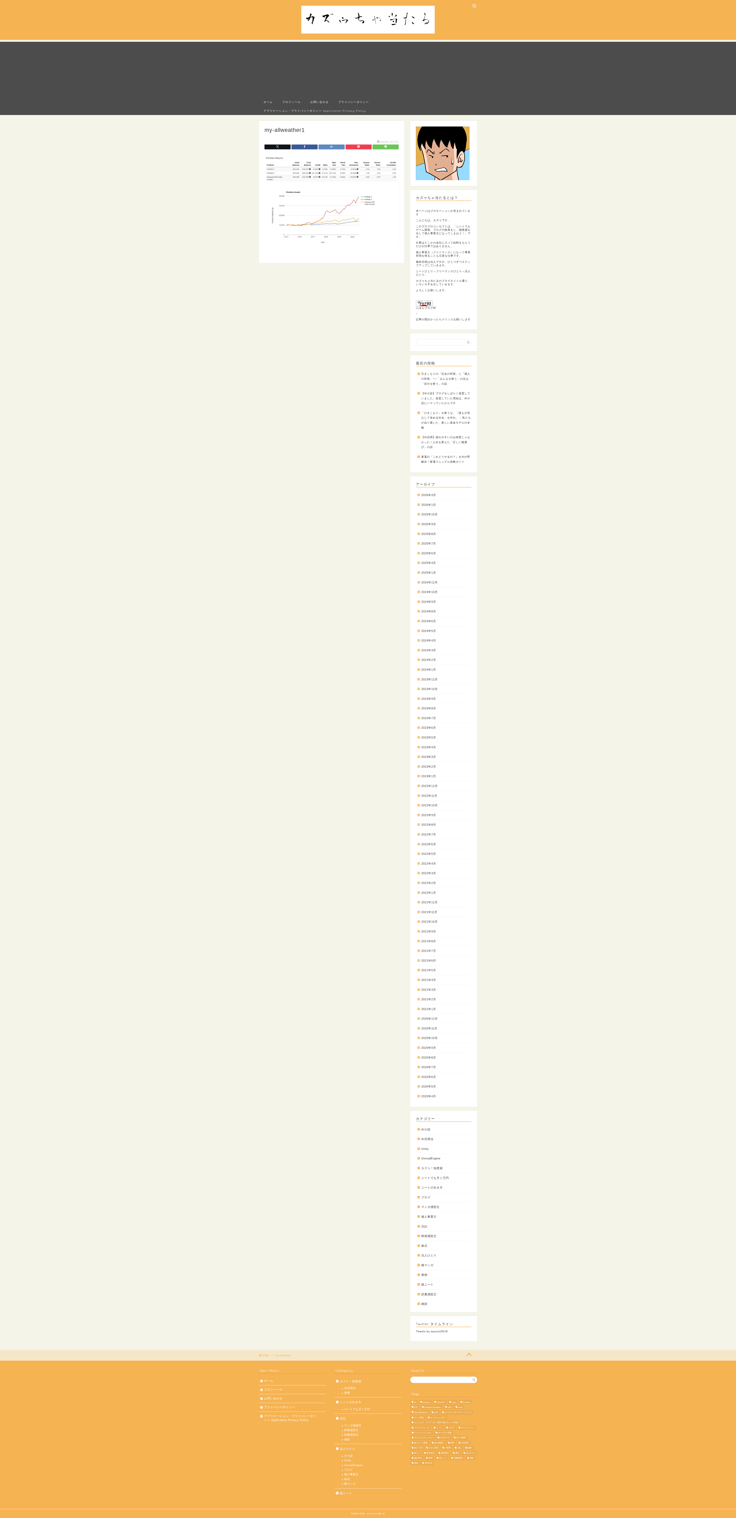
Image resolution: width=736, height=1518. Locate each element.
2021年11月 (429, 912)
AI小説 (425, 1129)
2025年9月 (428, 524)
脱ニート (427, 1284)
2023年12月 (429, 679)
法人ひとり (429, 1255)
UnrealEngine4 (420, 1412)
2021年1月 (428, 1009)
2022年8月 (428, 824)
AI (415, 1402)
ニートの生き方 (432, 1187)
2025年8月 (428, 534)
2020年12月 (429, 1018)
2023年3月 (428, 756)
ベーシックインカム (422, 1433)
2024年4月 (428, 640)
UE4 (449, 1407)
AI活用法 (427, 1139)
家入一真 (418, 1448)
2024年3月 (428, 650)
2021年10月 (429, 921)
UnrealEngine (430, 1158)
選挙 (472, 1458)
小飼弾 (448, 1448)
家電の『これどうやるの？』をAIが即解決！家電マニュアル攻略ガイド (445, 459)
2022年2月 (428, 883)
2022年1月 (428, 892)
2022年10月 (429, 805)
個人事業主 (429, 1216)
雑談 (424, 1303)
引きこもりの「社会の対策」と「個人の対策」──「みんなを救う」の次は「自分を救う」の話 (445, 378)
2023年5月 (428, 737)
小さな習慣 (433, 1448)
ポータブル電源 (445, 1433)
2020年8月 (428, 1057)
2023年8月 (428, 708)
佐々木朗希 (461, 1438)
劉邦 (452, 1443)
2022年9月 (428, 815)
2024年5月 (428, 630)
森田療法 (445, 1453)
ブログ (425, 1197)
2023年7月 (428, 718)
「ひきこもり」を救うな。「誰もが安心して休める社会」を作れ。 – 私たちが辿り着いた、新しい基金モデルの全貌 (446, 420)
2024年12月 (429, 582)
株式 (424, 1245)
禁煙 (424, 1274)
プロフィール (291, 102)
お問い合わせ (319, 102)
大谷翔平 (465, 1443)
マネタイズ (445, 1438)
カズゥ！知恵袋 (432, 1168)
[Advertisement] (368, 68)
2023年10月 (429, 689)
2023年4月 (428, 747)
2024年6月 (428, 621)
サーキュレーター (438, 1417)
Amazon (426, 1402)
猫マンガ (427, 1265)
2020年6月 (428, 1077)
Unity (425, 1148)
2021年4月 (428, 980)
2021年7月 (428, 950)
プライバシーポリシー (353, 102)
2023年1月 (428, 776)
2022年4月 (428, 863)
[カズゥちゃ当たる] (368, 33)
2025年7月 (428, 543)
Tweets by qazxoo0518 (432, 1331)
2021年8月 (428, 941)
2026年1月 (428, 504)
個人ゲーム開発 (421, 1443)
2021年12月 (429, 902)
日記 (424, 1226)
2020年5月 (428, 1086)
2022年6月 (428, 844)
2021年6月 (428, 960)
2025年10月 (429, 514)
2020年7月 (428, 1067)
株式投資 (430, 1453)
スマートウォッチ (422, 1428)
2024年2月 (428, 659)
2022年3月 (428, 873)
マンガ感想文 (430, 1206)
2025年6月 (428, 553)
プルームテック (468, 1428)
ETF (416, 1407)
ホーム (268, 102)
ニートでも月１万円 (435, 1178)
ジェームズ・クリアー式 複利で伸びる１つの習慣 (436, 1423)
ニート (439, 1428)
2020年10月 (429, 1038)
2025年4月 (428, 562)
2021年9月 (428, 931)
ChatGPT (441, 1402)
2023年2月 (428, 766)
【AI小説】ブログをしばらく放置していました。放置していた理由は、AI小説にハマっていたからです (445, 398)
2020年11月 (429, 1028)
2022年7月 (428, 834)
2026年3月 (428, 495)
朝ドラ (417, 1453)
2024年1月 (428, 669)
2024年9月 (428, 601)
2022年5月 (428, 853)
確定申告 (418, 1458)
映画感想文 (429, 1236)
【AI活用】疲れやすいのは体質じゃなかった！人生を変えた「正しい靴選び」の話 (445, 442)
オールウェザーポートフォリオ (458, 1412)
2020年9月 (428, 1047)
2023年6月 (428, 727)
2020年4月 (428, 1096)
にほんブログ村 (426, 307)
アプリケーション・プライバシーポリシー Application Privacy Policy (315, 111)
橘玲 (457, 1453)
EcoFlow (466, 1402)
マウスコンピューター (423, 1438)
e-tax (454, 1402)
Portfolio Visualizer (433, 1407)
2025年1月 (428, 572)
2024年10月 (429, 592)
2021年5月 (428, 970)
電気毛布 (428, 1463)
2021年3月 (428, 989)
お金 (436, 1412)
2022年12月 (429, 786)
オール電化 (419, 1417)
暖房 (470, 1448)
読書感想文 (429, 1294)
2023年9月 (428, 698)
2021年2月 (428, 999)
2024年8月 (428, 611)
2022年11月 (429, 795)
